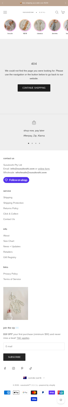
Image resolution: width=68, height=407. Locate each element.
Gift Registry (9, 257)
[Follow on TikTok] (30, 368)
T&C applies (23, 338)
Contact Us (9, 219)
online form (44, 168)
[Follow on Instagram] (13, 368)
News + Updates (11, 246)
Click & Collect (10, 213)
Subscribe (14, 357)
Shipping (7, 197)
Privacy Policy (10, 273)
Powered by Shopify (47, 385)
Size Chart (8, 241)
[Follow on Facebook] (5, 368)
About (6, 235)
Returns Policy (10, 208)
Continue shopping (34, 88)
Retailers (8, 252)
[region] (34, 129)
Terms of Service (12, 279)
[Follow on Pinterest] (22, 368)
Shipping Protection (13, 203)
